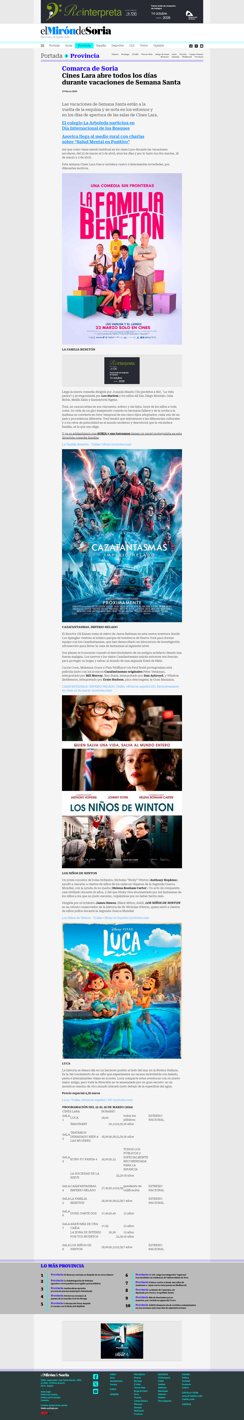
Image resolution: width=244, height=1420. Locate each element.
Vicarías (183, 54)
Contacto (45, 1400)
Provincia (84, 45)
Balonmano (163, 1391)
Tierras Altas (147, 54)
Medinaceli (187, 57)
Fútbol (161, 1381)
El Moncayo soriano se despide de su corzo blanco (82, 1275)
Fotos (144, 45)
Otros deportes (164, 1401)
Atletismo (162, 1387)
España (101, 45)
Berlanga (125, 54)
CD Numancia (164, 1377)
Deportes (118, 45)
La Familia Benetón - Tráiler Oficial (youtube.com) (96, 444)
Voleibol (161, 1384)
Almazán (175, 57)
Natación (162, 1394)
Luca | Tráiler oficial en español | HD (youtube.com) (97, 1100)
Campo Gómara (196, 54)
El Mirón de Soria (76, 31)
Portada (54, 45)
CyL (132, 45)
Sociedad (186, 1381)
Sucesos (113, 1384)
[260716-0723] (122, 1340)
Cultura (185, 1387)
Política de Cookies (49, 1394)
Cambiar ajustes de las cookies (54, 1405)
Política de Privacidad (50, 1397)
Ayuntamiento (116, 1381)
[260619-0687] (122, 370)
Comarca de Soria (90, 68)
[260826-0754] (122, 11)
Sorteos (186, 1404)
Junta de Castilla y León (192, 1396)
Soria (68, 45)
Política (185, 1377)
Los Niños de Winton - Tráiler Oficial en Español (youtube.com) (105, 918)
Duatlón (161, 1397)
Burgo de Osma (162, 54)
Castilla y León (190, 1392)
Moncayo (165, 57)
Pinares (115, 54)
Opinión (158, 45)
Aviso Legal (46, 1391)
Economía (186, 1384)
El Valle (135, 54)
